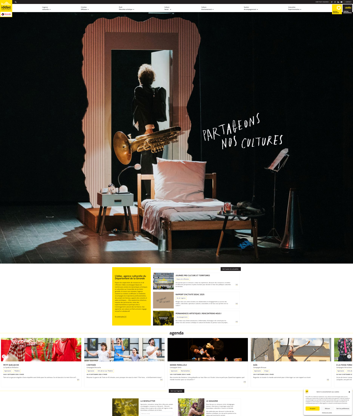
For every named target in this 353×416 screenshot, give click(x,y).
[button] (349, 392)
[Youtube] (341, 2)
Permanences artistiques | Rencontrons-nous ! (199, 313)
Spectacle (7, 371)
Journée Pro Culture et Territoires (193, 275)
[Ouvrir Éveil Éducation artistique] (133, 9)
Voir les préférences (342, 408)
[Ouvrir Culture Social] (170, 9)
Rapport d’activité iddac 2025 (190, 294)
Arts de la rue (102, 371)
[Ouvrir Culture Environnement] (213, 9)
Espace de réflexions (183, 279)
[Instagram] (335, 2)
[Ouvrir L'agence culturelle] (50, 9)
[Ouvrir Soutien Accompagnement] (257, 9)
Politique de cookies (327, 412)
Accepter (312, 408)
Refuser (327, 408)
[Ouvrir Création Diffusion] (88, 9)
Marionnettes (185, 371)
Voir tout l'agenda (322, 2)
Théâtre (17, 371)
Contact (348, 2)
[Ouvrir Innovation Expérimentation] (300, 9)
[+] (78, 380)
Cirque (266, 371)
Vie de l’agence (181, 298)
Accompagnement (182, 317)
